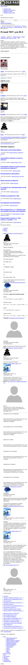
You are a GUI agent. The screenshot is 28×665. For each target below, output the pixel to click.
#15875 (25, 95)
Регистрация (8, 23)
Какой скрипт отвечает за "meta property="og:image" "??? (11, 218)
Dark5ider (3, 114)
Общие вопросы (18, 27)
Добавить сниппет (7, 11)
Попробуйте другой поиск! (20, 25)
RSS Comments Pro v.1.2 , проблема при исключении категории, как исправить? (13, 210)
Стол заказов (6, 656)
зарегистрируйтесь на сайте (7, 143)
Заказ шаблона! (7, 601)
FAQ (4, 636)
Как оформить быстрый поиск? (10, 202)
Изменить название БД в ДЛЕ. (10, 196)
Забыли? (3, 23)
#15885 (25, 114)
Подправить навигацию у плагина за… (13, 602)
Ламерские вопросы (11, 643)
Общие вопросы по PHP (12, 641)
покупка (5, 596)
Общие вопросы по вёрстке (13, 640)
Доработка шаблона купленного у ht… (13, 597)
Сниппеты (6, 658)
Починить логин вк (8, 604)
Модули (11, 38)
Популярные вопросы (11, 638)
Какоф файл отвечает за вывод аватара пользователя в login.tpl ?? (13, 167)
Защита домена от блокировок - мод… (13, 618)
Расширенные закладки (15, 486)
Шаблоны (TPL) (10, 645)
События (5, 228)
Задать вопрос (4, 6)
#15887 (23, 134)
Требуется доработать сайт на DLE (12, 609)
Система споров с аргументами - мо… (13, 626)
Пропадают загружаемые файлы (11, 150)
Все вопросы (10, 27)
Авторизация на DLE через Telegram (12, 623)
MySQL (8, 652)
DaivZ (2, 134)
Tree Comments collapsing (9, 616)
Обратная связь (7, 661)
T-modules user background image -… (12, 621)
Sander (2, 71)
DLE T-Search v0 (7, 624)
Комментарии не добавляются (10, 173)
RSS (19, 630)
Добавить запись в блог (9, 12)
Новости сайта (7, 653)
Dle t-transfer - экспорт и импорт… (12, 619)
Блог (4, 654)
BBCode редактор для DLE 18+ (11, 613)
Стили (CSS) (9, 647)
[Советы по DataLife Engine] (10, 5)
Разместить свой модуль (9, 10)
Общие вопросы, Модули (17, 176)
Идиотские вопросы (11, 644)
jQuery (7, 648)
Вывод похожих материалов (9, 180)
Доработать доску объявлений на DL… (13, 599)
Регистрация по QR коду (9, 607)
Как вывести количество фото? (15, 233)
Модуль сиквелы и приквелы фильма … (13, 610)
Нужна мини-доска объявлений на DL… (13, 605)
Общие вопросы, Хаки (16, 162)
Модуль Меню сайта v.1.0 (14, 363)
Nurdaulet (3, 36)
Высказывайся (7, 631)
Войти (2, 21)
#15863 (23, 71)
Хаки (15, 38)
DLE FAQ (3, 27)
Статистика (6, 660)
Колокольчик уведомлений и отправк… (13, 627)
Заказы (5, 229)
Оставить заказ (7, 8)
